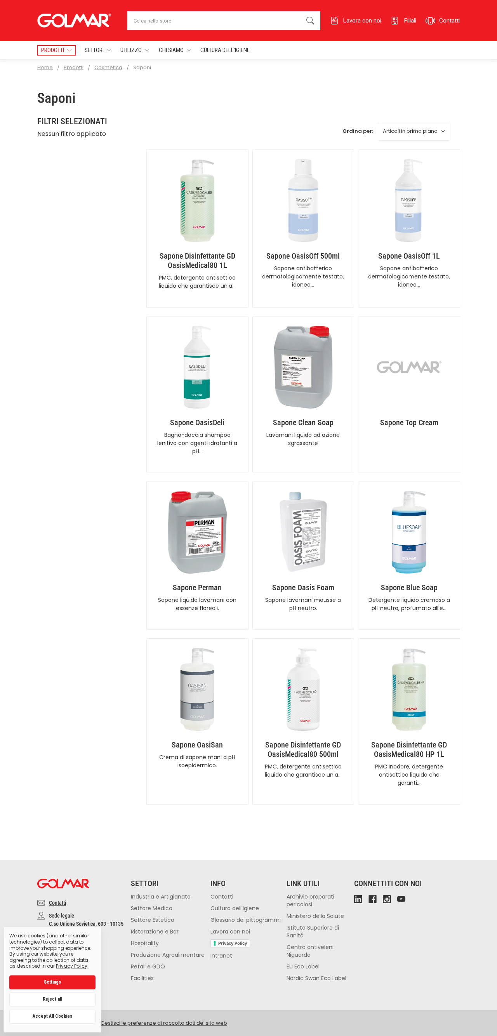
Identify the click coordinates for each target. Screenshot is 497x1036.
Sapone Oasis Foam (303, 587)
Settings (52, 982)
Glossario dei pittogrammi (245, 920)
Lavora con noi (230, 931)
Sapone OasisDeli (197, 422)
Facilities (142, 978)
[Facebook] (372, 899)
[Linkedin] (358, 899)
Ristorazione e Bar (155, 931)
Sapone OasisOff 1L (409, 256)
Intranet (221, 956)
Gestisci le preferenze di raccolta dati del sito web (164, 1023)
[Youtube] (401, 899)
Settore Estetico (152, 920)
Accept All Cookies (52, 1016)
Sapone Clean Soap (303, 422)
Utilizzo (131, 50)
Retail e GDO (148, 966)
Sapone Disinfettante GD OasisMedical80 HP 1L (409, 749)
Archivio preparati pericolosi (310, 900)
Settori (94, 50)
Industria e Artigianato (161, 896)
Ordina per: (357, 131)
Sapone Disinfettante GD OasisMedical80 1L (197, 260)
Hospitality (145, 943)
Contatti (57, 903)
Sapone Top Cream (409, 422)
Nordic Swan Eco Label (316, 978)
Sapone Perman (197, 587)
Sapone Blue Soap (409, 587)
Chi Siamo (171, 50)
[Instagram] (387, 899)
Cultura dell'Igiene (225, 50)
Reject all (52, 999)
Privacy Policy (232, 943)
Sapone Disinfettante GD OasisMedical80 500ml (303, 749)
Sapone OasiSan (197, 744)
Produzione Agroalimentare (168, 955)
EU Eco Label (303, 966)
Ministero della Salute (315, 916)
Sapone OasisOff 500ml (303, 256)
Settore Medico (151, 908)
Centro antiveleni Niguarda (310, 951)
